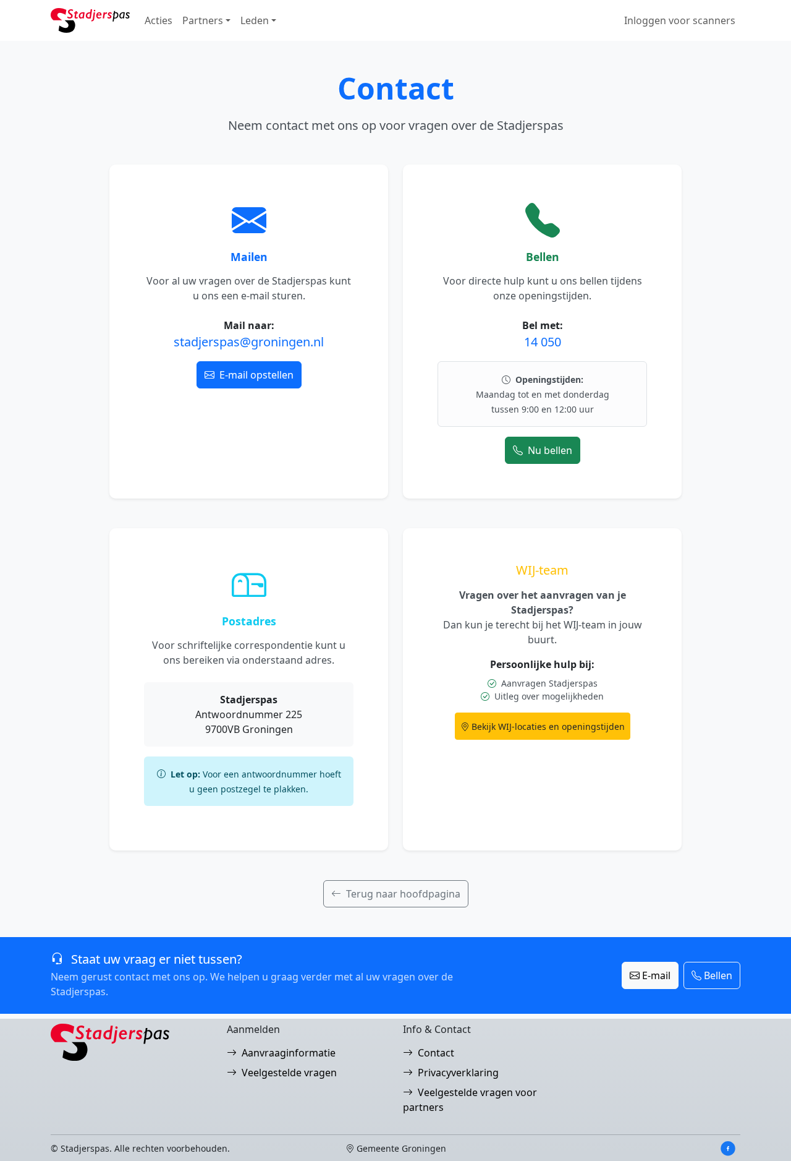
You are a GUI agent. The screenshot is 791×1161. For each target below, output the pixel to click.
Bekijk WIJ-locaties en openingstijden (548, 726)
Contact (436, 1053)
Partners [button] (202, 20)
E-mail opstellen (256, 375)
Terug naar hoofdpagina (403, 894)
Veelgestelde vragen (289, 1072)
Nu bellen (550, 450)
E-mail (656, 975)
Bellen (718, 975)
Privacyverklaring (458, 1072)
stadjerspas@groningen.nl (249, 341)
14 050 (542, 341)
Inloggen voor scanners (679, 20)
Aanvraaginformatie (289, 1053)
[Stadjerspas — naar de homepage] (90, 20)
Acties (158, 20)
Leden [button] (254, 20)
